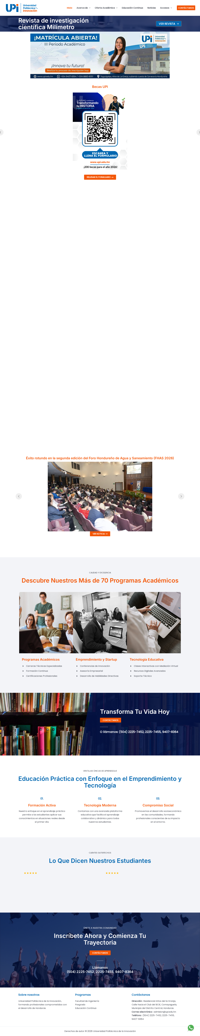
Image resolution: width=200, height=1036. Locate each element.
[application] (89, 8)
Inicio (69, 7)
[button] (169, 24)
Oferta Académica (105, 7)
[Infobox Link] (62, 23)
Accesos (164, 7)
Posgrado (80, 1004)
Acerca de (82, 7)
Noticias (151, 7)
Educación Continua (132, 7)
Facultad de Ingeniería (87, 1001)
